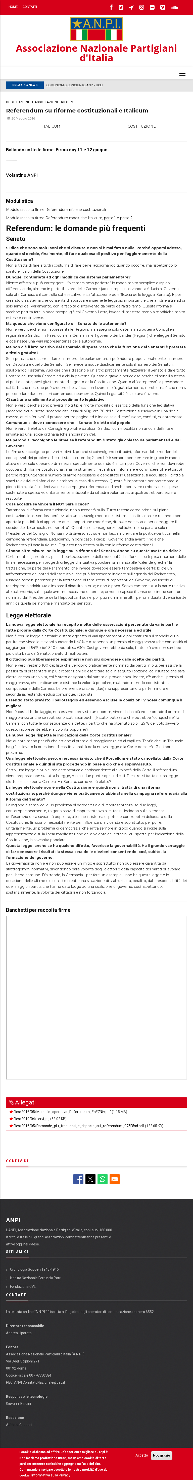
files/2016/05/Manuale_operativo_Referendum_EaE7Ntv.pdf (62, 1112)
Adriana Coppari (19, 1425)
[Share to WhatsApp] (103, 1179)
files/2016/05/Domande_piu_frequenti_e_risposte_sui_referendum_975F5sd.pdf (78, 1126)
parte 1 (110, 218)
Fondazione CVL (23, 1287)
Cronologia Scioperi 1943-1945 (34, 1269)
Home (13, 7)
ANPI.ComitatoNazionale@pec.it (39, 1382)
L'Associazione (45, 102)
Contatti (30, 7)
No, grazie (161, 1455)
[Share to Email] (115, 1179)
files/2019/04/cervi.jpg (31, 1119)
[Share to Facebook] (78, 1179)
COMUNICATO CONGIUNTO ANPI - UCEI (74, 85)
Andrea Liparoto (19, 1333)
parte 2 (126, 218)
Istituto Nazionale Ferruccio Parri (35, 1278)
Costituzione (18, 102)
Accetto (141, 1455)
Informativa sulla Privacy (50, 1475)
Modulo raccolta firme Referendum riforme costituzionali (56, 209)
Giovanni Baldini (18, 1404)
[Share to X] (90, 1179)
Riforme (68, 102)
